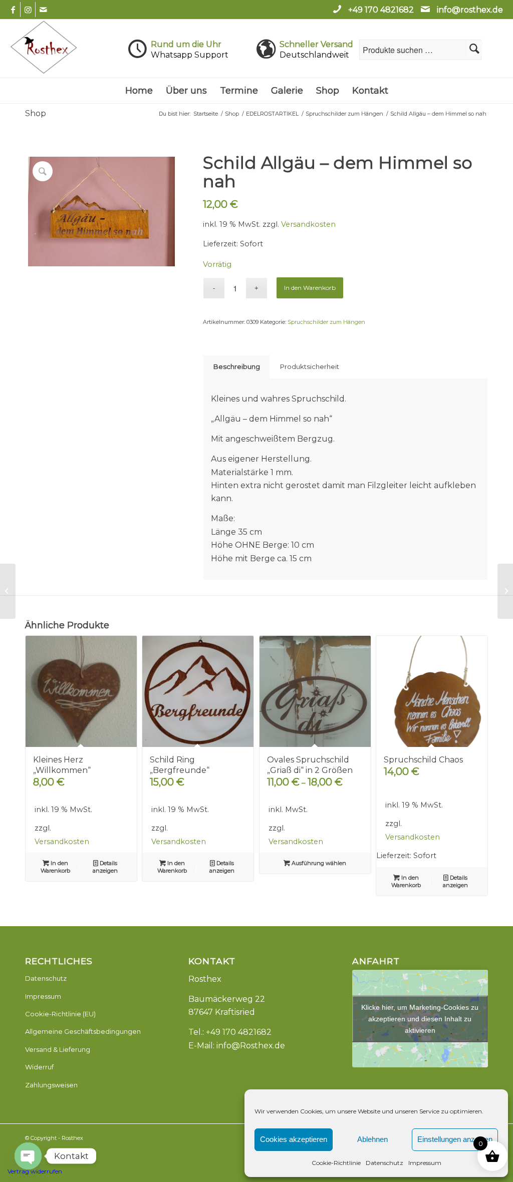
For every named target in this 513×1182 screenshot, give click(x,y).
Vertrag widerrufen (35, 1171)
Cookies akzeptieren (293, 1139)
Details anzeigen (105, 867)
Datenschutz (384, 1162)
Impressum (424, 1162)
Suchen (474, 48)
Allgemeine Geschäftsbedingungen (83, 1031)
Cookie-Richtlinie (336, 1162)
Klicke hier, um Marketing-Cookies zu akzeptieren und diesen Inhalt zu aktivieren (419, 1018)
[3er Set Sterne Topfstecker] (8, 591)
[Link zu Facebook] (13, 9)
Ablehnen (372, 1139)
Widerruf (39, 1067)
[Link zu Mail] (43, 9)
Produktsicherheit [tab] (309, 366)
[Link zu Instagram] (28, 9)
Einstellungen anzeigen (454, 1139)
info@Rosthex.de (250, 1045)
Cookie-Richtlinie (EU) (60, 1014)
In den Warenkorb (310, 287)
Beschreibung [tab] (236, 366)
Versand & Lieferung (57, 1049)
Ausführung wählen (318, 863)
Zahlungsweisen (51, 1085)
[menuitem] (139, 90)
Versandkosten (308, 224)
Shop (35, 113)
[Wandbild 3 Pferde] (505, 591)
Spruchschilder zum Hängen (326, 321)
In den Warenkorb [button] (55, 867)
